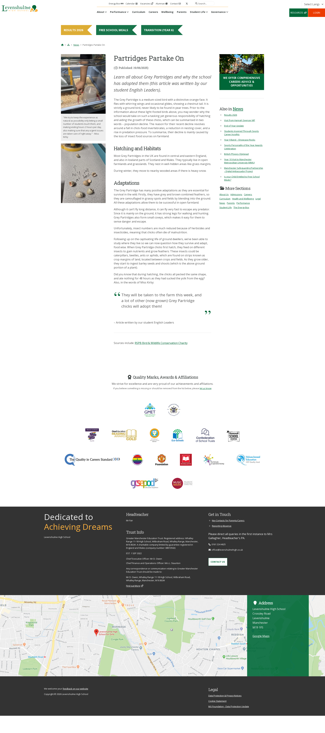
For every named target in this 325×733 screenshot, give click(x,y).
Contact (174, 3)
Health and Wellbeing (243, 198)
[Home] (62, 44)
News (76, 44)
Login (316, 12)
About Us (224, 194)
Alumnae (160, 3)
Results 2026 (230, 114)
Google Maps (261, 636)
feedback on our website (75, 688)
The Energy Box (241, 207)
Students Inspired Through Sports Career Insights (241, 133)
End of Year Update (234, 125)
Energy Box (115, 3)
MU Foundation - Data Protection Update (228, 706)
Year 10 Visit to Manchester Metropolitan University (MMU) (239, 161)
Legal (258, 198)
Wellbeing (167, 12)
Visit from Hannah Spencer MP (239, 120)
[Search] (195, 3)
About (100, 12)
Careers (153, 12)
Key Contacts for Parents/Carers (228, 520)
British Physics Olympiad (236, 154)
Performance (118, 12)
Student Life (197, 12)
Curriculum (138, 12)
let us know (205, 388)
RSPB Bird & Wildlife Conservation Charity (161, 343)
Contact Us (218, 561)
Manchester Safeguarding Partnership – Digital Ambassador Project (243, 169)
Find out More (133, 585)
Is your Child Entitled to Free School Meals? (242, 178)
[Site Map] (68, 44)
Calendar (130, 3)
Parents (182, 12)
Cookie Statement (217, 701)
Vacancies (145, 3)
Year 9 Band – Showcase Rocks (239, 139)
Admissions (236, 194)
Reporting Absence (221, 525)
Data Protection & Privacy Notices (225, 695)
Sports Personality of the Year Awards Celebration (243, 147)
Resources (297, 12)
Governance (218, 12)
